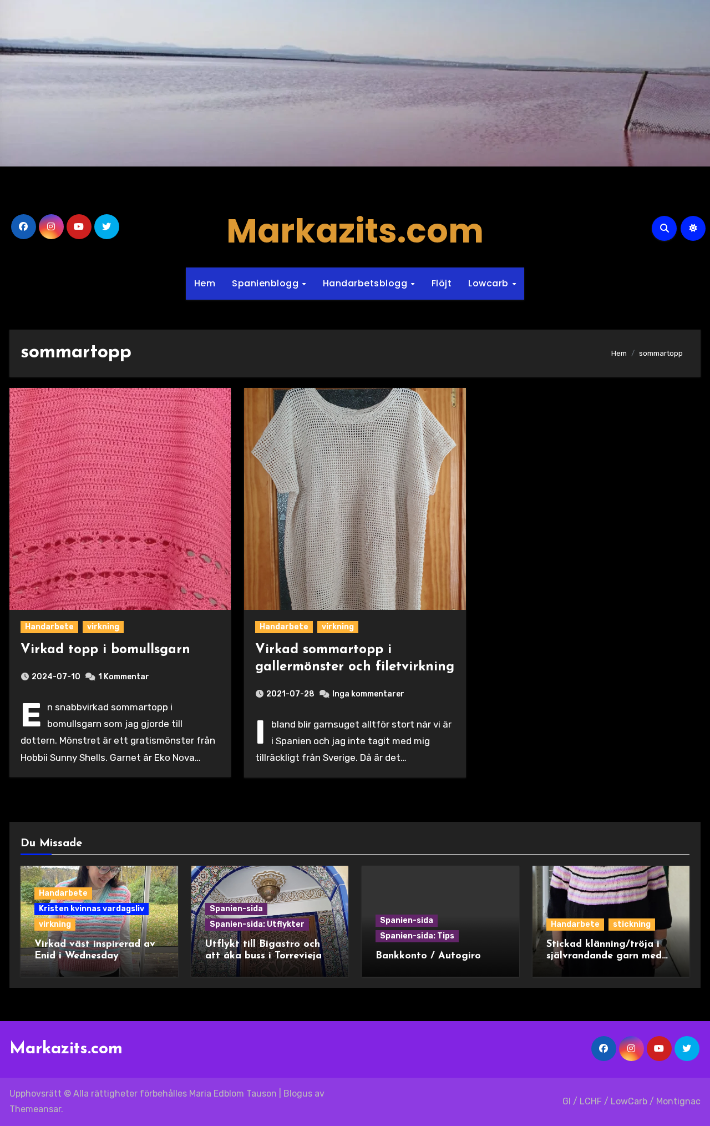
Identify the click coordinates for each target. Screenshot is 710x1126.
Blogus (297, 1093)
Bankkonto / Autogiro (428, 956)
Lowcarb (489, 283)
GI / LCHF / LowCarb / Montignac (631, 1101)
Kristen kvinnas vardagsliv (91, 908)
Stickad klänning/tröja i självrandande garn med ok (604, 956)
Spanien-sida (236, 908)
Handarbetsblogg (366, 283)
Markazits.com (355, 231)
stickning (632, 924)
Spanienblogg (266, 283)
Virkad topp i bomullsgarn (105, 650)
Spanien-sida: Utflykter (257, 924)
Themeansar (35, 1109)
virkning (103, 627)
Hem (205, 283)
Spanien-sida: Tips (417, 936)
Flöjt (442, 283)
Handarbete (49, 627)
